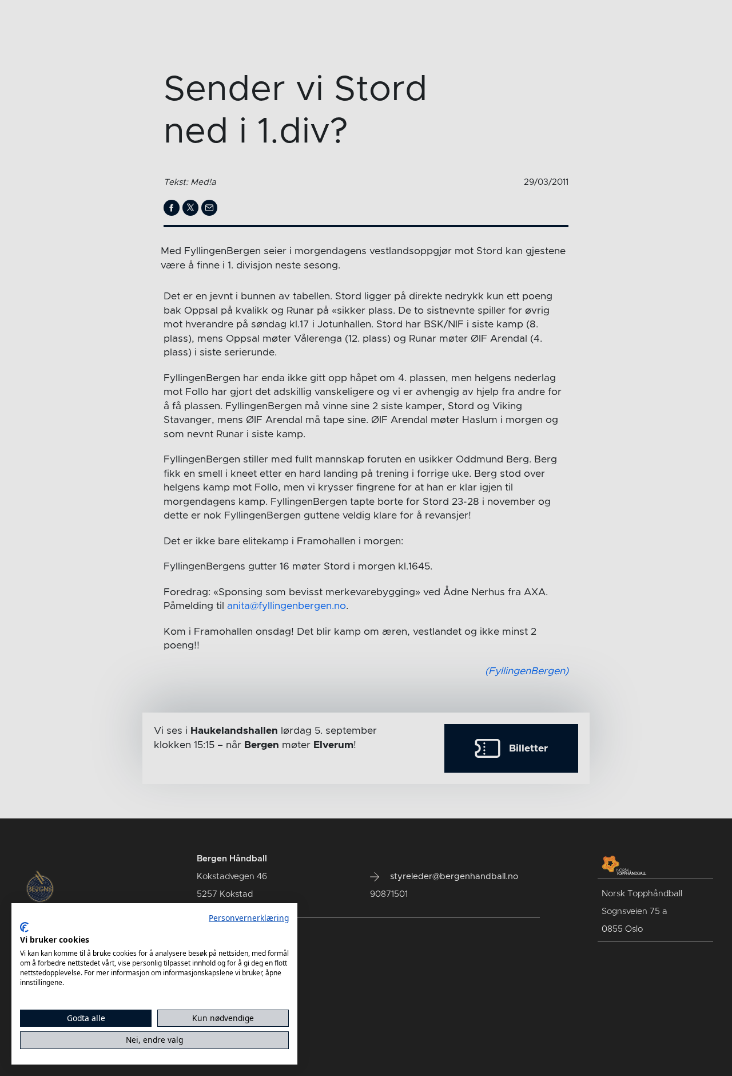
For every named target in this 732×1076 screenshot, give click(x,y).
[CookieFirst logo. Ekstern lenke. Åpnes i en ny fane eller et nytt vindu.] (24, 927)
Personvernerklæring (249, 917)
